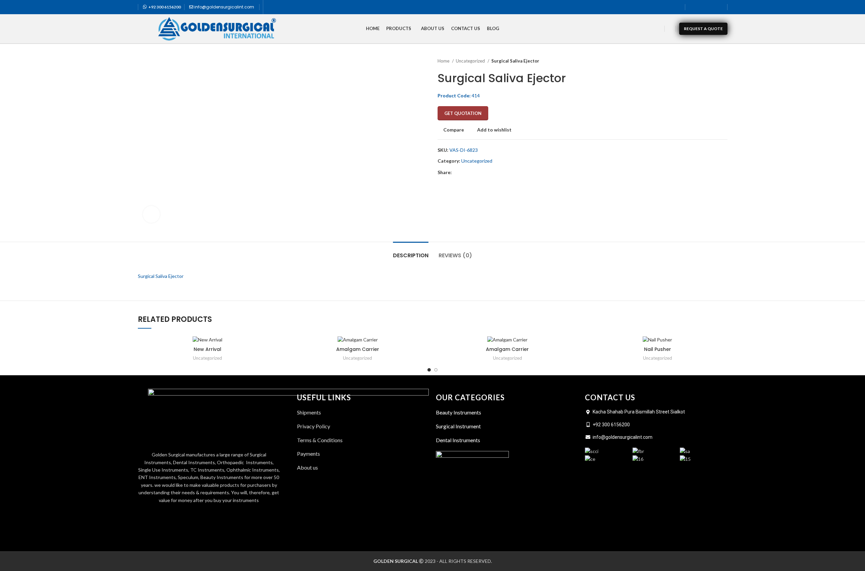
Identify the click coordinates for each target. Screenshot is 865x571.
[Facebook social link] (693, 7)
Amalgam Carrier (357, 349)
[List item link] (363, 467)
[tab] (410, 252)
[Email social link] (473, 172)
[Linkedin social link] (719, 7)
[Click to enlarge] (151, 214)
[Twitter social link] (701, 7)
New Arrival (207, 349)
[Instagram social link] (710, 7)
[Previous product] (710, 61)
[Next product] (724, 61)
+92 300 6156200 (164, 6)
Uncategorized (471, 61)
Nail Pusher (657, 349)
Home (444, 61)
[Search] (670, 28)
